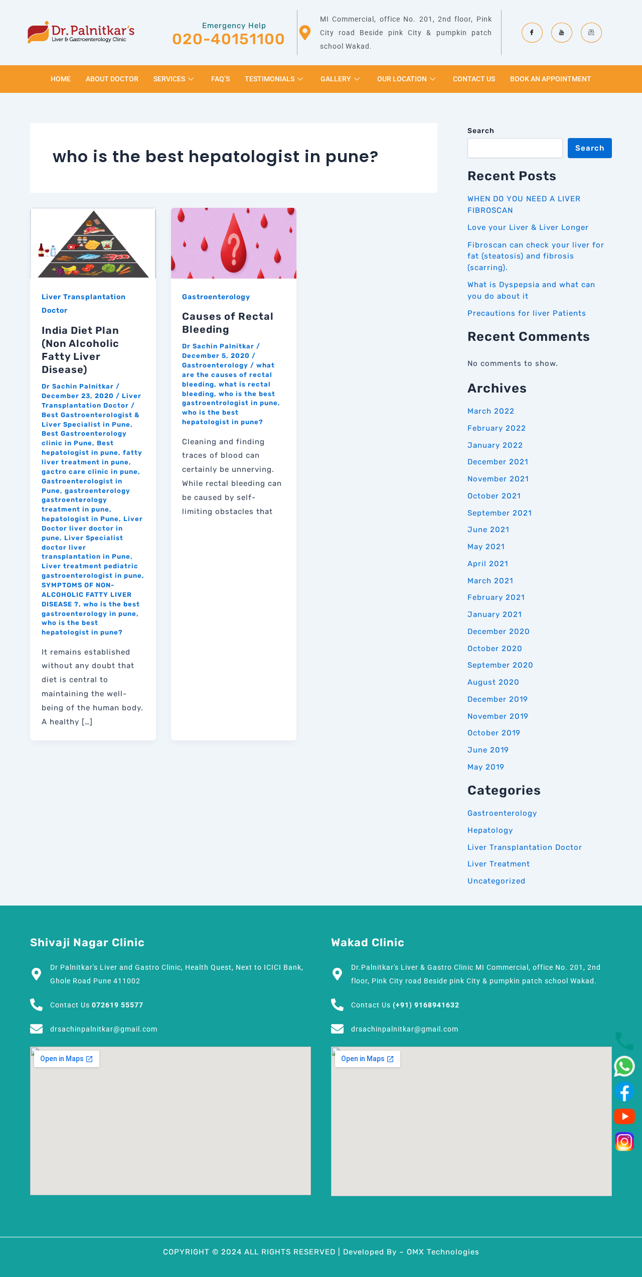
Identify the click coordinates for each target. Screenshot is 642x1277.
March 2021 (490, 580)
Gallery (335, 79)
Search (481, 130)
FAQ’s (220, 79)
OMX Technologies (443, 1251)
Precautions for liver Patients (526, 313)
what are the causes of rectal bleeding (228, 374)
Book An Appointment (550, 79)
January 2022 (495, 445)
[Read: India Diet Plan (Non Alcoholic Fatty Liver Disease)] (93, 242)
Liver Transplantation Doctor (524, 847)
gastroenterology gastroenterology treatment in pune (86, 500)
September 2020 (500, 665)
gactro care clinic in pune (90, 471)
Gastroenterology (216, 297)
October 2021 (494, 495)
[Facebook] (532, 33)
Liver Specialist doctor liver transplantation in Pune (86, 547)
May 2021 (486, 546)
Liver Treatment (498, 863)
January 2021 (494, 614)
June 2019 (488, 749)
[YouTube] (561, 33)
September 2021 (499, 513)
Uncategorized (496, 880)
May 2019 (486, 767)
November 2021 (498, 478)
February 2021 (496, 597)
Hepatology (490, 830)
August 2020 (493, 682)
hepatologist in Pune (80, 519)
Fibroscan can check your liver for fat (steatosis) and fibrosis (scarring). (535, 256)
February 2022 (496, 428)
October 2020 (495, 648)
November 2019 (498, 716)
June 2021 (488, 529)
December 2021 (497, 461)
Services (169, 79)
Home (61, 79)
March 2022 (491, 411)
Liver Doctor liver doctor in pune (92, 528)
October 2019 (494, 732)
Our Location (402, 79)
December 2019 (497, 699)
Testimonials (269, 79)
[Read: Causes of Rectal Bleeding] (234, 242)
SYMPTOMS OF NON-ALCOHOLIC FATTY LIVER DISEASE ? (87, 594)
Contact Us (474, 79)
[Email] (591, 33)
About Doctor (112, 79)
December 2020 (498, 631)
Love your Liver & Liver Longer (528, 227)
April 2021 (487, 563)
